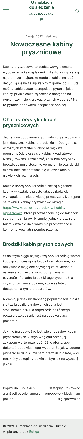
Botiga (34, 431)
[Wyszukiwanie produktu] (77, 11)
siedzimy (51, 36)
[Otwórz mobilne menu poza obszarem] (6, 11)
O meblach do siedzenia (41, 5)
